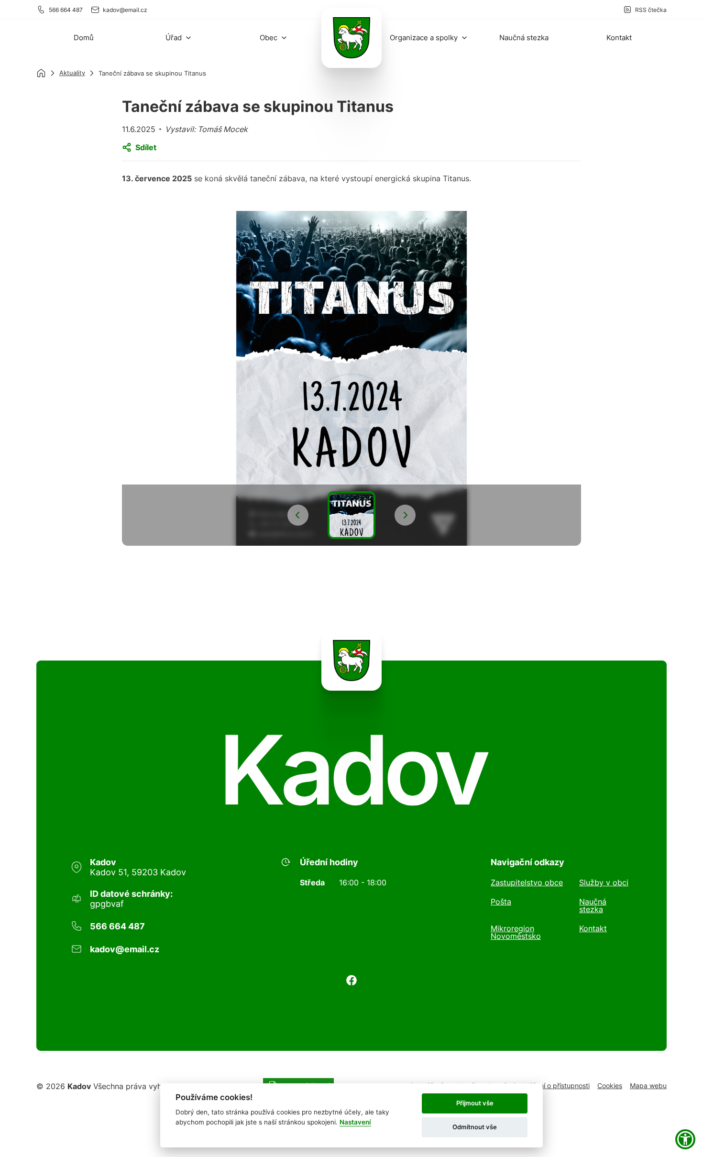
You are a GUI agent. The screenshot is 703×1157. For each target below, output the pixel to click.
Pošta (501, 902)
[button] (179, 37)
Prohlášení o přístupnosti (551, 1085)
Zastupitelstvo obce (527, 882)
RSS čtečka (651, 9)
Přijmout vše (475, 1103)
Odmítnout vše (474, 1127)
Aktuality (72, 73)
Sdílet (145, 147)
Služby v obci (603, 882)
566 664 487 (66, 9)
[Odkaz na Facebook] (351, 980)
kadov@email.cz (125, 9)
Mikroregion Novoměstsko (516, 932)
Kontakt (593, 929)
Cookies (609, 1085)
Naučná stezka (592, 905)
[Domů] (41, 73)
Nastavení (355, 1122)
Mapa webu (648, 1085)
